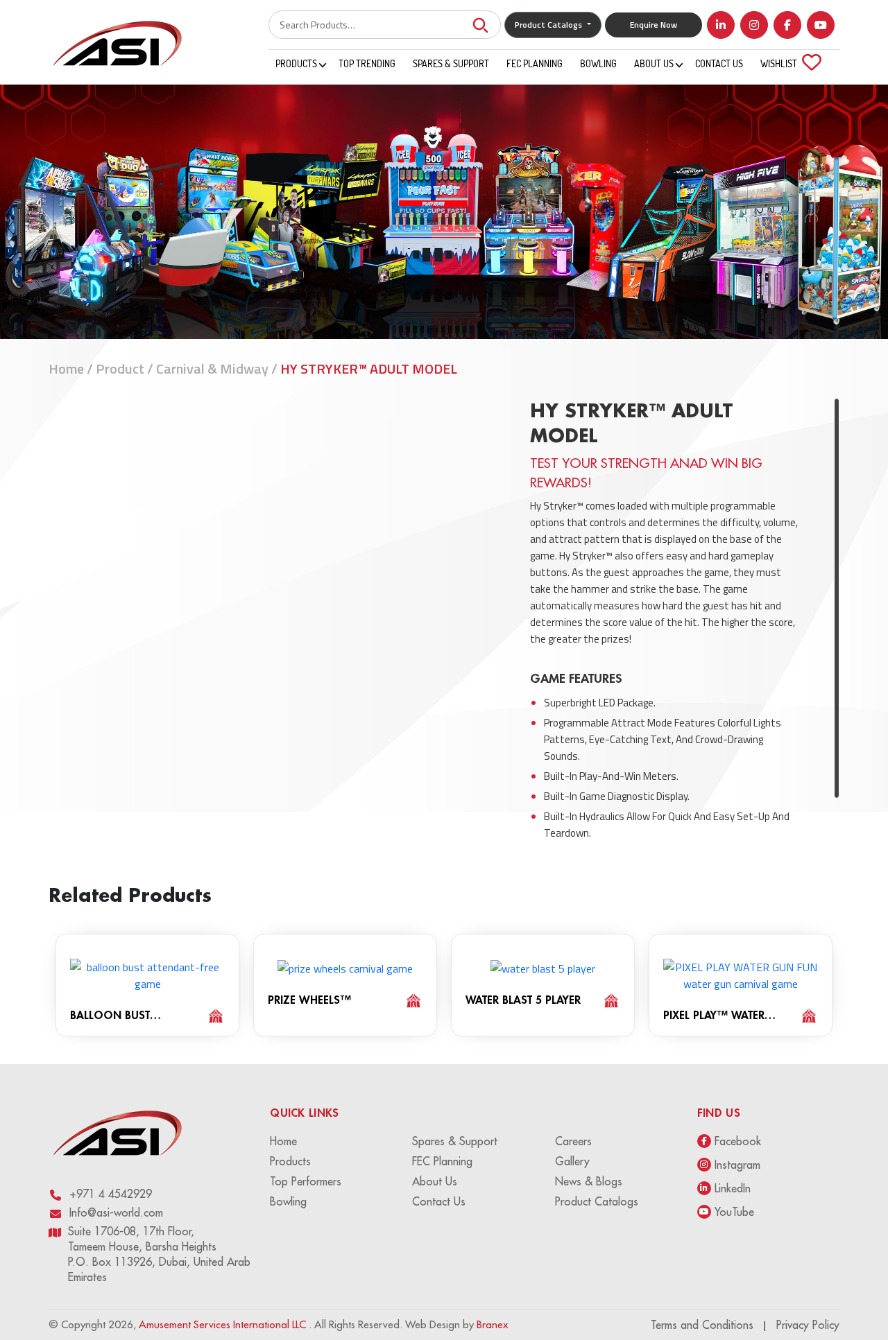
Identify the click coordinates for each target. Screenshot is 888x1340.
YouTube (734, 1212)
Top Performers (305, 1181)
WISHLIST (787, 62)
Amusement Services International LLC (224, 1324)
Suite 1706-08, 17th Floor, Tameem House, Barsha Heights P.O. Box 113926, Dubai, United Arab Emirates (159, 1254)
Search (480, 24)
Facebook (738, 1141)
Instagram (737, 1165)
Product (120, 368)
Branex (492, 1324)
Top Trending (367, 63)
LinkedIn (733, 1188)
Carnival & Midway (212, 368)
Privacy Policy (807, 1325)
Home (66, 368)
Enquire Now (653, 24)
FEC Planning (534, 63)
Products (296, 63)
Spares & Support (451, 63)
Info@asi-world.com (116, 1212)
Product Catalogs (596, 1201)
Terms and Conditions (702, 1325)
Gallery (572, 1161)
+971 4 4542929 (110, 1194)
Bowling (598, 63)
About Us (654, 63)
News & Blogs (588, 1181)
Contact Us (719, 63)
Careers (573, 1141)
